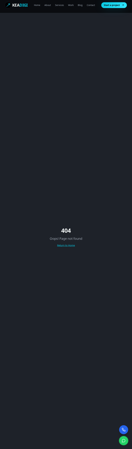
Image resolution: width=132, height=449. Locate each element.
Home (37, 5)
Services (59, 5)
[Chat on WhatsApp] (123, 440)
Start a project (112, 5)
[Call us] (123, 429)
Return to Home (66, 245)
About (47, 5)
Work (71, 5)
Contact (91, 5)
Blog (80, 5)
